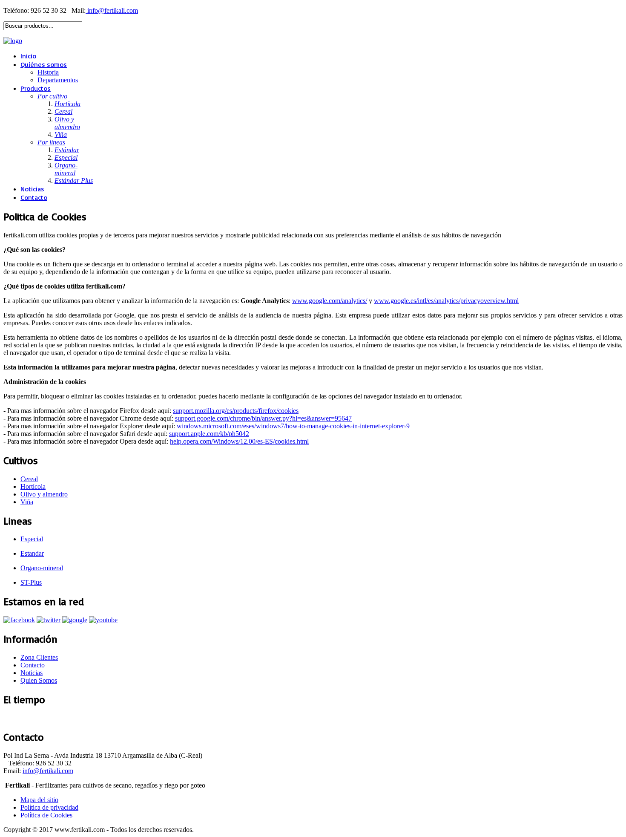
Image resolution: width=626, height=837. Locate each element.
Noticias (32, 189)
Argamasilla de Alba (30, 718)
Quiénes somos (43, 64)
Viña (26, 501)
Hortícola (33, 486)
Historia (48, 72)
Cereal (29, 478)
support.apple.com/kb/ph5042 (209, 433)
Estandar (32, 553)
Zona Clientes (39, 657)
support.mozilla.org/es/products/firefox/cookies (236, 410)
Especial (31, 539)
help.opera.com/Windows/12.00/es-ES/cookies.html (239, 441)
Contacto (33, 197)
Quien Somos (38, 680)
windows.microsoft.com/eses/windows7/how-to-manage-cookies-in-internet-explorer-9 (293, 426)
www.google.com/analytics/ (329, 300)
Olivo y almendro (44, 494)
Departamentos (57, 80)
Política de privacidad (49, 807)
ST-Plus (31, 582)
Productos (35, 88)
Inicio (28, 56)
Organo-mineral (41, 567)
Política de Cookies (46, 815)
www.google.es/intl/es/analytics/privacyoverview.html (446, 300)
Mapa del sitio (39, 799)
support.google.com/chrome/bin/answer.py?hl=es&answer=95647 (263, 418)
